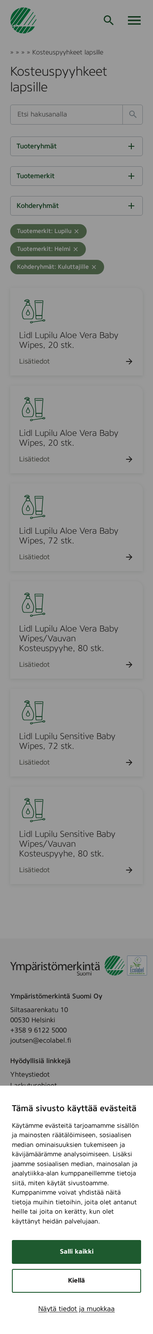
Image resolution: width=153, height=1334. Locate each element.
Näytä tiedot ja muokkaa (76, 1309)
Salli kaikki (77, 1252)
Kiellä (76, 1280)
